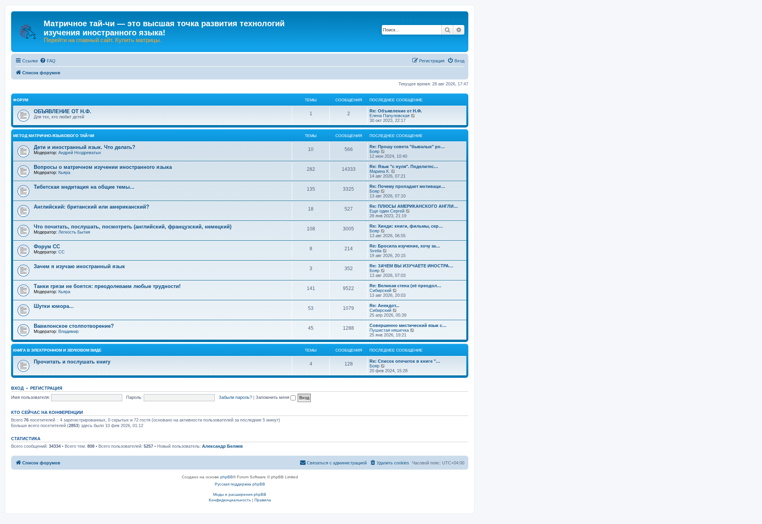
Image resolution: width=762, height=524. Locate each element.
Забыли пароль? (235, 397)
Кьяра (64, 172)
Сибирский (380, 290)
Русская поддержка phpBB (240, 484)
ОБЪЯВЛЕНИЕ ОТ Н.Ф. (62, 111)
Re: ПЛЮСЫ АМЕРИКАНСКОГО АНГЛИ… (413, 206)
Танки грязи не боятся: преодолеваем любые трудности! (107, 286)
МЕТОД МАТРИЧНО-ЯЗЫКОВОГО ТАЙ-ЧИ (53, 135)
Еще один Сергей (386, 211)
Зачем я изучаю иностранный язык (79, 266)
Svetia (375, 250)
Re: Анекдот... (384, 305)
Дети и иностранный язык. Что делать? (84, 147)
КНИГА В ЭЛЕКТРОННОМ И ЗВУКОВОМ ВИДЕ (57, 350)
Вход (17, 388)
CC (61, 251)
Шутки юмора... (54, 306)
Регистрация (46, 388)
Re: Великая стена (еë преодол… (405, 285)
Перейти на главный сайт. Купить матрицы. (103, 40)
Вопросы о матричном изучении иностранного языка (103, 167)
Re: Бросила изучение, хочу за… (404, 246)
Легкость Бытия (74, 232)
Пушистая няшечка (389, 330)
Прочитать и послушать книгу (72, 362)
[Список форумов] (28, 28)
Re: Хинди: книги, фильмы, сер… (406, 226)
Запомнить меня (273, 397)
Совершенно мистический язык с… (407, 325)
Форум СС (47, 246)
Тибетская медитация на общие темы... (84, 187)
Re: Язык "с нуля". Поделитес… (403, 166)
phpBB (226, 477)
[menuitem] (48, 61)
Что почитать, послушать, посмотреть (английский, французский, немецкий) (132, 227)
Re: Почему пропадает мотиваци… (407, 186)
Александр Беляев (222, 446)
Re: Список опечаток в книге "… (404, 361)
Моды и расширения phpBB (239, 494)
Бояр (374, 151)
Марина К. (379, 171)
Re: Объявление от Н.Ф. (395, 110)
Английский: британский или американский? (91, 207)
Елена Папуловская (389, 115)
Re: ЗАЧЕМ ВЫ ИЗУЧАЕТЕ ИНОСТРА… (411, 265)
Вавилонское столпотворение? (74, 326)
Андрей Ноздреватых (79, 152)
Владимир (68, 331)
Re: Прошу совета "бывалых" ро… (407, 146)
